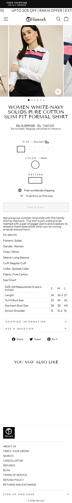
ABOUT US (9, 446)
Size (33, 141)
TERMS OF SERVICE (15, 475)
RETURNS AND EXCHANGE (19, 484)
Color (36, 158)
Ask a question (20, 328)
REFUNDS (9, 465)
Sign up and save (19, 494)
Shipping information (26, 321)
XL (49, 149)
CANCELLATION (13, 460)
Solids (35, 180)
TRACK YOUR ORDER (16, 451)
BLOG (6, 470)
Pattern (36, 174)
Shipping (30, 128)
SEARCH (8, 456)
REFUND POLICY (13, 480)
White (35, 164)
